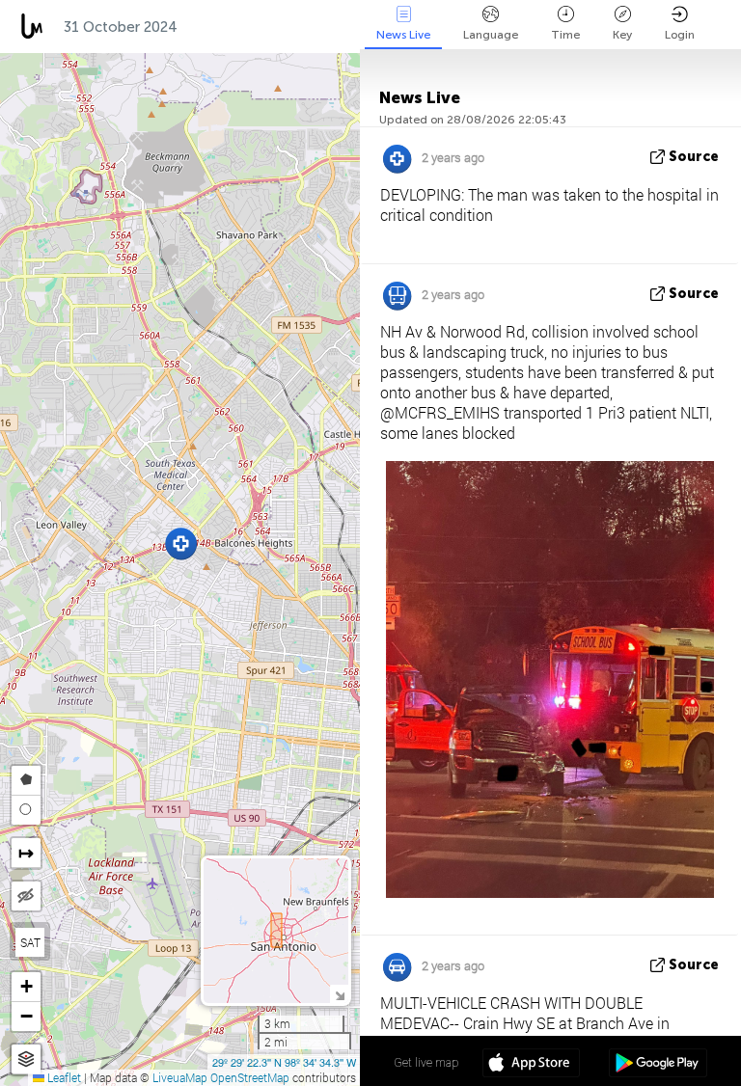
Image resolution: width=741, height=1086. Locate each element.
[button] (181, 543)
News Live (403, 34)
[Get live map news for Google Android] (657, 1064)
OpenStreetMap (249, 1077)
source (694, 157)
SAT (30, 942)
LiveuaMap (179, 1077)
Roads (219, 27)
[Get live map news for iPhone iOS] (531, 1064)
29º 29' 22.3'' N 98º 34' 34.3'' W (284, 1062)
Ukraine (299, 27)
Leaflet (62, 1077)
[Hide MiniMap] (339, 994)
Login (680, 34)
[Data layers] (26, 1059)
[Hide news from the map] (26, 896)
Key (622, 34)
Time (565, 34)
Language (490, 34)
